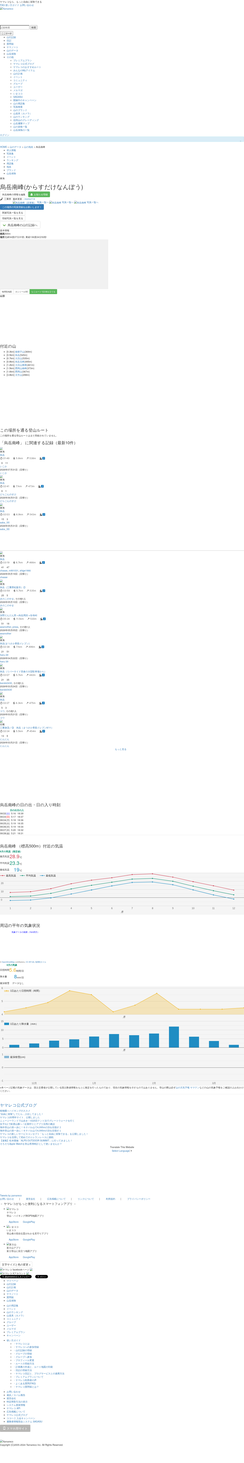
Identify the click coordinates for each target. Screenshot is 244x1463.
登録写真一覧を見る (12, 218)
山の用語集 (19, 103)
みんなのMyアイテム (24, 70)
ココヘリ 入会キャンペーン (21, 1418)
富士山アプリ (14, 1247)
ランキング (12, 160)
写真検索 (18, 106)
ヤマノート (12, 47)
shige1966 (25, 570)
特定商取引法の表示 (17, 1401)
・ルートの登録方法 (23, 1363)
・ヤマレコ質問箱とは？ (26, 1386)
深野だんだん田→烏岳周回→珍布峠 (18, 615)
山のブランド (20, 110)
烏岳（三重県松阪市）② (13, 587)
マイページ (12, 1280)
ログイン (4, 135)
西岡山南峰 (21, 368)
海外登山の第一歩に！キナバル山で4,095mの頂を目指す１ (30, 1130)
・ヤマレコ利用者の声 (25, 1380)
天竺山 (18, 374)
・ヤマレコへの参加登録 (26, 1347)
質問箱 (10, 43)
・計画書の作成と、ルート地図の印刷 (33, 1366)
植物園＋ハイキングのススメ (15, 1110)
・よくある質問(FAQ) (24, 1383)
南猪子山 (19, 351)
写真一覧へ (43, 202)
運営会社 (30, 1198)
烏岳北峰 (19, 361)
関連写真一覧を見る (12, 212)
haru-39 (4, 654)
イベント (18, 77)
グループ (18, 83)
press (15, 626)
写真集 (10, 153)
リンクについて (86, 1198)
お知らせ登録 (41, 194)
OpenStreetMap (8, 961)
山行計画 (18, 73)
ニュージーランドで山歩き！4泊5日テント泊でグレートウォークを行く (37, 1120)
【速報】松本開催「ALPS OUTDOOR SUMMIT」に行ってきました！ (36, 1140)
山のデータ (12, 50)
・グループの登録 (22, 1353)
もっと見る (120, 749)
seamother (5, 626)
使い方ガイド (12, 5)
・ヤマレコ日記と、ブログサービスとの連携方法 (38, 1373)
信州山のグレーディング (26, 120)
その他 (10, 57)
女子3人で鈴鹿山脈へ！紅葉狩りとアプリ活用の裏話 (27, 1123)
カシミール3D (21, 291)
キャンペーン (14, 1335)
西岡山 (18, 371)
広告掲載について (56, 1198)
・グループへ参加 (22, 1356)
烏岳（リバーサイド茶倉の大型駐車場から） (23, 671)
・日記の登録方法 (22, 1370)
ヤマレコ (11, 1212)
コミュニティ (20, 80)
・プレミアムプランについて (28, 1376)
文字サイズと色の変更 (15, 1264)
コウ (2, 711)
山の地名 (28, 146)
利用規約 (110, 1198)
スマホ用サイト (17, 1428)
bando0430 (6, 683)
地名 (9, 166)
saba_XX (4, 522)
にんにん (4, 739)
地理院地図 (7, 291)
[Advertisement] (99, 540)
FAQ (2, 5)
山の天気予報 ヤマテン (188, 1087)
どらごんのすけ (8, 494)
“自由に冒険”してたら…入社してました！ (21, 1114)
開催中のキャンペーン (25, 100)
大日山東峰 (21, 364)
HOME (3, 146)
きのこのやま (7, 598)
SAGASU (18, 96)
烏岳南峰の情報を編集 (13, 194)
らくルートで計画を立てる (43, 291)
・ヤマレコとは (21, 1343)
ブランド (11, 170)
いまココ (18, 93)
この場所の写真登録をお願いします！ (22, 207)
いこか (3, 466)
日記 (9, 40)
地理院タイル (40, 961)
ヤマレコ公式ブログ (23, 63)
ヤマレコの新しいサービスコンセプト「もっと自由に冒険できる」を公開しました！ (44, 1133)
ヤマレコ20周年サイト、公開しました (20, 1117)
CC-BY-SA (30, 961)
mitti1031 (13, 570)
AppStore (14, 1221)
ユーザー (18, 86)
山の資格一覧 (20, 126)
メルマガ (18, 90)
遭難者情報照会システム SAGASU (24, 1421)
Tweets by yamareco (11, 1195)
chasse (3, 570)
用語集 (10, 163)
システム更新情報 (16, 1405)
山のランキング (21, 116)
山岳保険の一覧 (21, 130)
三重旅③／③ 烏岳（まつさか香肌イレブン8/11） (26, 727)
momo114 (29, 198)
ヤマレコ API (13, 1408)
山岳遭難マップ (21, 123)
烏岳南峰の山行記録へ (23, 225)
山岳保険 (11, 53)
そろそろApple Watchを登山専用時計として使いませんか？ (31, 1143)
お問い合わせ (27, 5)
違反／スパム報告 (16, 1395)
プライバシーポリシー (138, 1198)
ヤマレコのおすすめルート (27, 67)
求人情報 (11, 150)
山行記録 (11, 37)
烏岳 (17, 355)
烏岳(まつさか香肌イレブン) (15, 643)
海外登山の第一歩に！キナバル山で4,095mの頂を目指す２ (30, 1127)
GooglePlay (29, 1221)
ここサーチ (6, 33)
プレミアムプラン (22, 60)
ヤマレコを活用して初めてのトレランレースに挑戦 (26, 1137)
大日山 (18, 358)
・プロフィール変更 (23, 1360)
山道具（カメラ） (22, 113)
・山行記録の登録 (22, 1350)
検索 (33, 27)
